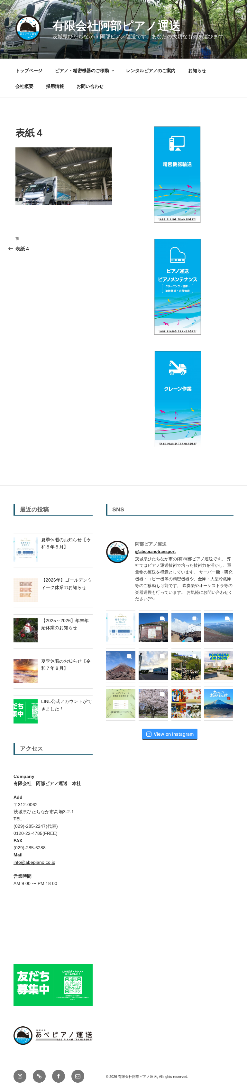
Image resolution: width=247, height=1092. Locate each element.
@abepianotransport (155, 551)
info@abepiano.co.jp (34, 862)
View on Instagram (174, 734)
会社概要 (24, 86)
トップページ (28, 70)
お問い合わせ (90, 86)
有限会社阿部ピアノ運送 (116, 25)
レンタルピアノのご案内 (151, 70)
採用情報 (55, 86)
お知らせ (197, 70)
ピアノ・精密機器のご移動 (82, 70)
